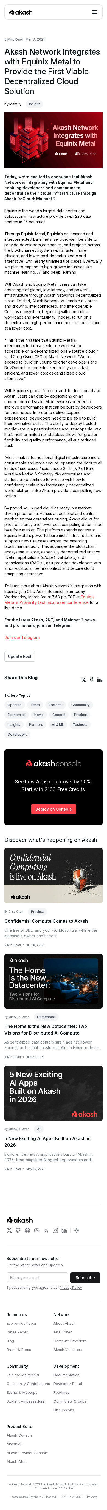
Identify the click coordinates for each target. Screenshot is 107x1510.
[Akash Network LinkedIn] (64, 1230)
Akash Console (20, 1435)
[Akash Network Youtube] (37, 1230)
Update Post (20, 656)
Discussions (64, 1410)
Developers (17, 734)
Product (80, 715)
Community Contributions (28, 1383)
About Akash (64, 1323)
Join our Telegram (22, 637)
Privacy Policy (71, 1287)
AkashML (14, 1444)
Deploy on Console (53, 809)
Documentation (67, 1375)
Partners (36, 725)
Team (35, 705)
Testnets (80, 725)
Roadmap (62, 1392)
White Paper (17, 1332)
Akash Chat (17, 1461)
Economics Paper (21, 1323)
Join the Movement (23, 1375)
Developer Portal (68, 1383)
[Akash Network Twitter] (9, 1230)
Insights (14, 725)
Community (80, 705)
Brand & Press (19, 1349)
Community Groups (70, 1401)
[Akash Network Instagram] (55, 1230)
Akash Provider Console (27, 1452)
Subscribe (85, 1277)
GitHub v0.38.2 (71, 1496)
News (39, 715)
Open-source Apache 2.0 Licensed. (33, 1496)
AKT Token (63, 1332)
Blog (10, 1341)
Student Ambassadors (25, 1401)
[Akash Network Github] (18, 1230)
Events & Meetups (22, 1392)
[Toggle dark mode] (76, 1230)
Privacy (92, 1496)
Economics (17, 715)
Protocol (56, 705)
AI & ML (58, 725)
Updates (15, 705)
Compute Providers (70, 1341)
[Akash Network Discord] (27, 1230)
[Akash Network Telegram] (46, 1230)
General (58, 715)
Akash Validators (68, 1349)
